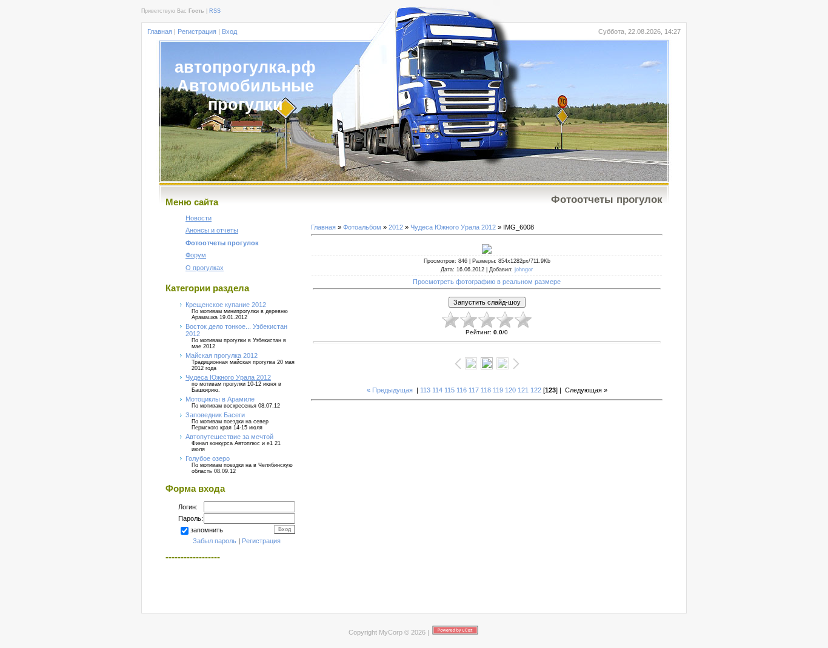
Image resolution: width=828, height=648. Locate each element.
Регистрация (197, 31)
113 (425, 390)
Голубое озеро (207, 458)
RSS (215, 11)
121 (523, 390)
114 (437, 390)
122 (535, 390)
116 (461, 390)
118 (486, 390)
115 (449, 390)
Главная (159, 31)
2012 (396, 227)
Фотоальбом (362, 227)
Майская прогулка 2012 (221, 355)
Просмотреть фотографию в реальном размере (487, 281)
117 (474, 390)
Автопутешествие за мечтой (229, 436)
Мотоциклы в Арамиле (220, 399)
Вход (229, 31)
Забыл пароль (214, 540)
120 (510, 390)
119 (498, 390)
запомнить (206, 530)
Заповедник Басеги (215, 414)
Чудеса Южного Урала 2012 (228, 377)
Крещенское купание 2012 (225, 304)
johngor (524, 269)
